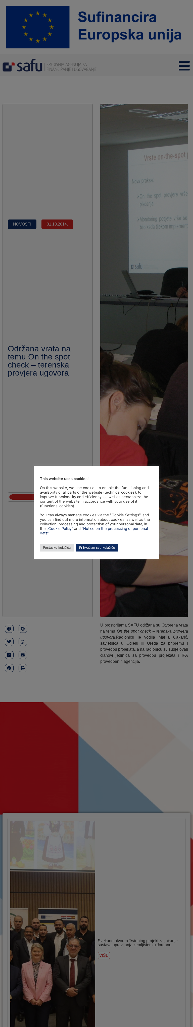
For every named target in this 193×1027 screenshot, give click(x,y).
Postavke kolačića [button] (57, 547)
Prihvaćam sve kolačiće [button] (97, 547)
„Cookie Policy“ (60, 528)
